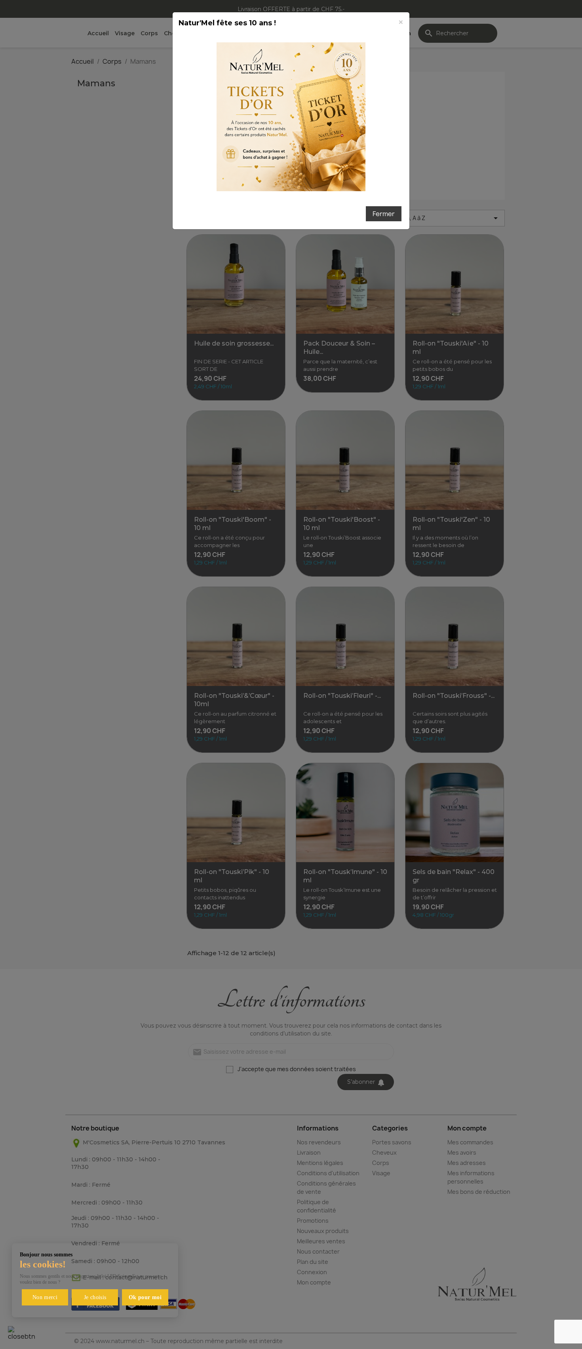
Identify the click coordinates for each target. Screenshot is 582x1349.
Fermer (384, 213)
